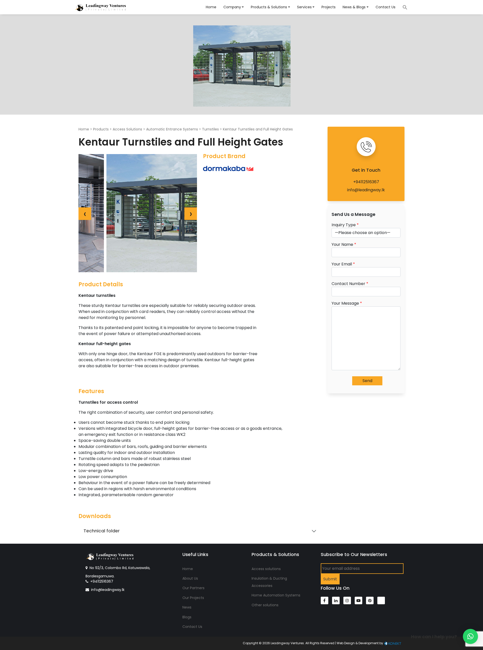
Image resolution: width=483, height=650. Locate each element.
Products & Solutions (269, 7)
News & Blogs (354, 7)
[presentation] (84, 213)
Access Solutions (127, 129)
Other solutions (265, 605)
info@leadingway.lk (366, 190)
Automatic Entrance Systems (172, 129)
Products (101, 129)
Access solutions (266, 568)
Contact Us (385, 7)
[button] (470, 636)
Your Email (343, 264)
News (186, 607)
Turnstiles (210, 129)
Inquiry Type (345, 225)
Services (304, 7)
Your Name (344, 244)
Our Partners (193, 587)
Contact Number (350, 284)
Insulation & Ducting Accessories (269, 582)
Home (211, 7)
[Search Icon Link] (402, 7)
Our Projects (193, 597)
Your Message (347, 303)
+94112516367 (366, 182)
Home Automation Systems (276, 595)
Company (232, 7)
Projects (328, 7)
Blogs (186, 617)
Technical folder (102, 531)
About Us (190, 578)
